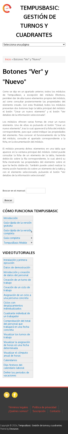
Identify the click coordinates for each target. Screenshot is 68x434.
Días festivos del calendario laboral (14, 366)
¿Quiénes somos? (18, 411)
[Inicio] (7, 11)
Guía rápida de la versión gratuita (18, 224)
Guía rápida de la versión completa (18, 232)
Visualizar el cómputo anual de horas (16, 354)
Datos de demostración (17, 267)
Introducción (11, 218)
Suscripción (39, 411)
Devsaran (13, 429)
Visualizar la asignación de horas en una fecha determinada (17, 345)
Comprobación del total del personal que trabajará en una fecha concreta (17, 325)
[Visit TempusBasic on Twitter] (6, 397)
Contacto (55, 411)
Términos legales (18, 407)
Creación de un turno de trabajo (17, 281)
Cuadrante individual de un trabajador (17, 315)
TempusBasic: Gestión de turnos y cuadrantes (40, 425)
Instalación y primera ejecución (15, 261)
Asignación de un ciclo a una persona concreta (17, 296)
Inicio (8, 59)
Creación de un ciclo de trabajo (17, 289)
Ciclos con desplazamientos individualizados (13, 305)
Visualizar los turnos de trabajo (17, 336)
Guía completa (12, 237)
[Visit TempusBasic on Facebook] (15, 396)
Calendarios (10, 360)
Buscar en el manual (14, 190)
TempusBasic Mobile (15, 242)
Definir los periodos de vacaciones (16, 374)
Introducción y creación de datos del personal (17, 274)
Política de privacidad (44, 407)
